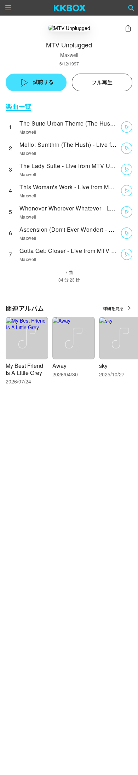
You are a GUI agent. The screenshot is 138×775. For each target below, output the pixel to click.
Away (59, 366)
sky (103, 366)
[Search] (131, 8)
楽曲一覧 (18, 106)
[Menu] (8, 8)
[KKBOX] (70, 8)
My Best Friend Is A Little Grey (24, 369)
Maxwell (69, 54)
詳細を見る (113, 308)
